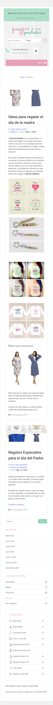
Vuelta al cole (18, 674)
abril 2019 (10, 552)
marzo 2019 (11, 557)
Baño (15, 621)
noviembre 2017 (12, 568)
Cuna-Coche (18, 638)
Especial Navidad (20, 650)
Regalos (13, 132)
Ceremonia (17, 633)
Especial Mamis (19, 644)
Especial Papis (19, 656)
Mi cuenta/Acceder (26, 18)
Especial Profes (19, 662)
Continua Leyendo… (16, 504)
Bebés (8, 587)
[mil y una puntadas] (26, 31)
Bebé (15, 627)
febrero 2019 (11, 562)
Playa (15, 668)
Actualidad (10, 582)
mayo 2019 (10, 546)
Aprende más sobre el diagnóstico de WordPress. (26, 692)
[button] (40, 63)
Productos (14, 467)
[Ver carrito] (36, 51)
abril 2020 (10, 536)
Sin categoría (11, 603)
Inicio (22, 77)
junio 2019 (10, 541)
